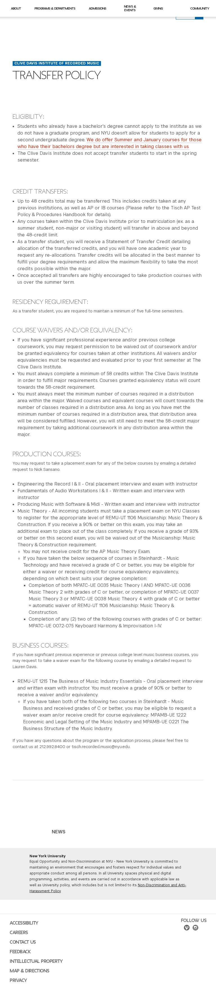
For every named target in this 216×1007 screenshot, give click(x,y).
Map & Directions (30, 971)
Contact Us (23, 942)
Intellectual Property (36, 961)
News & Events (130, 8)
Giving (158, 8)
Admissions (97, 8)
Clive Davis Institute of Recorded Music (56, 63)
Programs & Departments (55, 8)
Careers (19, 932)
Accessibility (24, 923)
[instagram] (195, 928)
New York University (48, 856)
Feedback (20, 952)
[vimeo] (187, 928)
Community (199, 8)
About (16, 8)
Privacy (18, 980)
